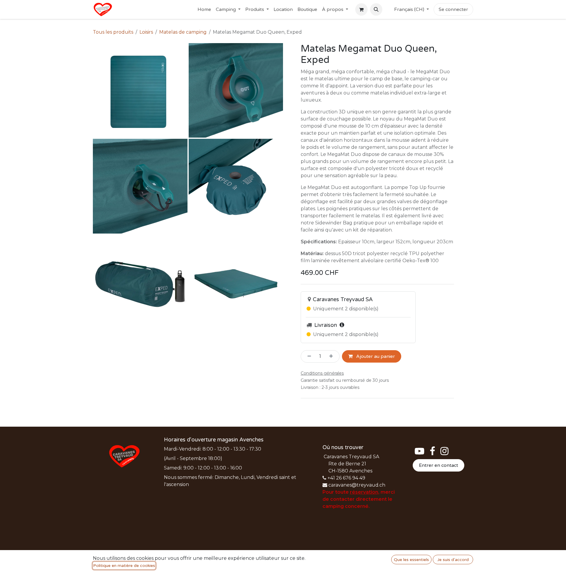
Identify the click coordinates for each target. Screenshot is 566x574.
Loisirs (146, 32)
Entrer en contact (438, 465)
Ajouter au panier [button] (375, 356)
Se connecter (453, 9)
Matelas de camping (183, 32)
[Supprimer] (307, 356)
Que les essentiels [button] (411, 559)
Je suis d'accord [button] (453, 559)
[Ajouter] (332, 356)
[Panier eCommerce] (361, 9)
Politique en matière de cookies (124, 565)
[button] (376, 9)
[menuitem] (204, 9)
